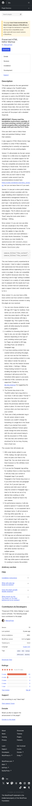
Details (6, 56)
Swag (19, 755)
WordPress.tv (7, 755)
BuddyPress (6, 771)
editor (18, 651)
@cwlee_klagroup (10, 385)
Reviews (6, 61)
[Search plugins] (20, 14)
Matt (4, 764)
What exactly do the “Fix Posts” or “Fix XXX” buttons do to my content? (11, 598)
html (23, 651)
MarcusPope (8, 45)
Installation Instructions (9, 578)
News (4, 734)
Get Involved (21, 746)
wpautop (27, 654)
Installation (7, 66)
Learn (3, 746)
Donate (20, 752)
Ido (7, 779)
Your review (5, 690)
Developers (5, 752)
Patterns (19, 740)
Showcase (20, 730)
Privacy (4, 740)
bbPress (5, 767)
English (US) (26, 646)
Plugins (19, 737)
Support (6, 75)
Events (19, 749)
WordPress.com (8, 761)
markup (28, 651)
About (4, 730)
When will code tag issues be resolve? (8, 584)
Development (8, 70)
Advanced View (7, 660)
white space (20, 654)
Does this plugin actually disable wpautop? (10, 590)
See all (28, 690)
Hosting (4, 737)
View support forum (8, 703)
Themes (19, 734)
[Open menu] (29, 2)
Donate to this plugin (8, 719)
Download (6, 49)
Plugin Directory (6, 8)
